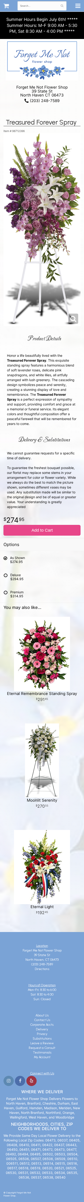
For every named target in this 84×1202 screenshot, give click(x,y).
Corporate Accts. (42, 1025)
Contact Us (42, 1020)
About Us (42, 1015)
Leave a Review (42, 1043)
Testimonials (42, 1052)
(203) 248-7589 (44, 100)
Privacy (42, 1034)
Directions (42, 969)
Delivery (42, 1029)
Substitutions (42, 1039)
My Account (42, 1057)
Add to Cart (42, 530)
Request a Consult (42, 1048)
